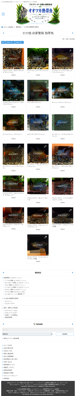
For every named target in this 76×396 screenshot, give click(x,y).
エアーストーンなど (11, 310)
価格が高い (10, 42)
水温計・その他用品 (11, 315)
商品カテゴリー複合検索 (11, 338)
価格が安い (19, 42)
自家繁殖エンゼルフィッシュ (13, 277)
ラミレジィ (8, 301)
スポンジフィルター (11, 313)
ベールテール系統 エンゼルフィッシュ (17, 287)
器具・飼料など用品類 (11, 308)
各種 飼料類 (8, 317)
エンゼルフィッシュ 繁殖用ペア (15, 294)
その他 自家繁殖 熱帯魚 (31, 27)
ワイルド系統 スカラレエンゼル (15, 292)
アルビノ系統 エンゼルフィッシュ (15, 289)
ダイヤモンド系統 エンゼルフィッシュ (17, 282)
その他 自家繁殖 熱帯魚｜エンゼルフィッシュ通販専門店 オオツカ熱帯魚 (38, 389)
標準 (3, 42)
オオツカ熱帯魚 (8, 27)
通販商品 (18, 27)
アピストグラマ (10, 303)
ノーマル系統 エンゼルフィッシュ (15, 280)
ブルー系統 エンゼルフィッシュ (15, 285)
